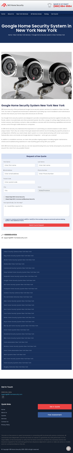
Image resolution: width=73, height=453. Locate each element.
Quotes (3, 415)
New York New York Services (22, 35)
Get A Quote (55, 407)
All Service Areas (36, 14)
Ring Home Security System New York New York (18, 256)
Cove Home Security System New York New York (19, 313)
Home (3, 14)
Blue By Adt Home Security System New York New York (21, 326)
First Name (7, 162)
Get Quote (54, 14)
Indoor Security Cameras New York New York (18, 251)
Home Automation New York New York (16, 342)
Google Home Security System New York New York (19, 280)
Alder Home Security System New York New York (19, 301)
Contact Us (4, 422)
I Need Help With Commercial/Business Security (20, 199)
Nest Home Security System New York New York (19, 309)
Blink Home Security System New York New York (19, 338)
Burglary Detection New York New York (16, 367)
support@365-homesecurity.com (15, 238)
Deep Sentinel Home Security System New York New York (21, 272)
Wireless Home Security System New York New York (20, 346)
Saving (46, 14)
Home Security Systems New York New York (17, 363)
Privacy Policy (5, 425)
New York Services (22, 14)
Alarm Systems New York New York (15, 354)
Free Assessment (55, 415)
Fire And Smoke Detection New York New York (18, 297)
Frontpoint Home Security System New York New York (20, 288)
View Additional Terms (17, 220)
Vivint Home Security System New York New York (19, 305)
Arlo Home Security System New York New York (18, 358)
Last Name (41, 162)
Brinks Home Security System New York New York (19, 317)
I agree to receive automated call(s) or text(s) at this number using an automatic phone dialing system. (35, 220)
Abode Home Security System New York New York (19, 260)
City (5, 187)
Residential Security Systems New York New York (19, 334)
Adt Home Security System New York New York (18, 284)
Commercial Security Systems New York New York (19, 268)
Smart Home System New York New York (16, 330)
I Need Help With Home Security (15, 197)
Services (3, 419)
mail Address (8, 170)
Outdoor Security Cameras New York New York (18, 293)
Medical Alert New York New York (14, 264)
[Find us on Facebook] (3, 397)
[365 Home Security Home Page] (12, 5)
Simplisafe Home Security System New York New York (20, 276)
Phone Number (42, 170)
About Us (11, 14)
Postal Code (7, 179)
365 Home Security (15, 449)
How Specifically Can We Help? (13, 203)
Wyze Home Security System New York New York (19, 321)
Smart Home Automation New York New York (18, 350)
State (39, 187)
